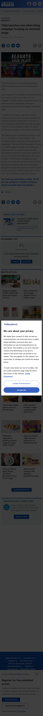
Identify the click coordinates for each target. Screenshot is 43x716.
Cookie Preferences (21, 383)
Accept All (21, 390)
